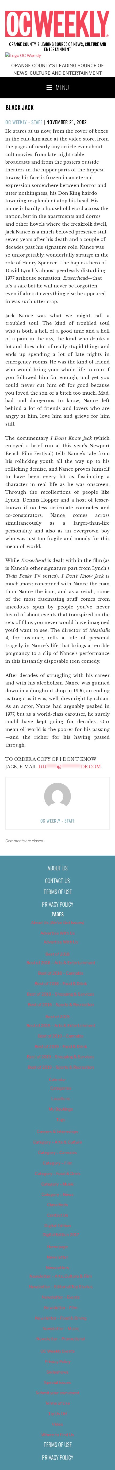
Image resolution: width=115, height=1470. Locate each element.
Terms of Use (58, 892)
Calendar (57, 1079)
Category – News (57, 1194)
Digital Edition (57, 1225)
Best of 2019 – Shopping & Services (60, 1056)
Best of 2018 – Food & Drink (61, 983)
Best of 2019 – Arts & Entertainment (60, 1025)
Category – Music (57, 1184)
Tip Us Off (57, 1413)
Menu (62, 87)
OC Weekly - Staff (24, 121)
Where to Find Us (57, 1434)
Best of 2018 (57, 954)
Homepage (57, 1246)
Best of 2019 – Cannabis (60, 1036)
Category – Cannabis (57, 1152)
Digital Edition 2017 (61, 1234)
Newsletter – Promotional (60, 1338)
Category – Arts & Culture (57, 1142)
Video (57, 1424)
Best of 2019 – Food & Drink (61, 1046)
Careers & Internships (57, 1131)
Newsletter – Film (61, 1307)
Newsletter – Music (61, 1328)
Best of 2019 (57, 1016)
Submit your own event (57, 1392)
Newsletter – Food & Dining (61, 1318)
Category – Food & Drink (57, 1173)
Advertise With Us (57, 933)
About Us (58, 868)
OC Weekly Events (57, 1351)
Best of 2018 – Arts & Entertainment (60, 962)
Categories (60, 1088)
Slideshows (57, 1372)
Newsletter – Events (61, 1297)
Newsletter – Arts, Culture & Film (60, 1276)
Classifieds (57, 1204)
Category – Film (57, 1163)
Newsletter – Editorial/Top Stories (61, 1286)
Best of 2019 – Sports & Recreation (61, 1067)
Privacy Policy (57, 904)
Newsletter (57, 1257)
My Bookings (61, 1109)
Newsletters (57, 1267)
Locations (60, 1098)
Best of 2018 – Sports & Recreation (61, 1004)
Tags (60, 1119)
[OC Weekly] (23, 55)
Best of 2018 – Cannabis (60, 973)
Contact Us (57, 881)
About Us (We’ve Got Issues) (57, 922)
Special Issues (57, 1382)
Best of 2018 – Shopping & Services (60, 994)
